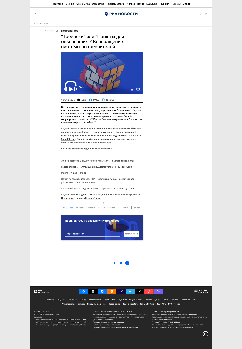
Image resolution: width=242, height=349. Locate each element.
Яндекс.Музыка (121, 135)
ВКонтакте (95, 194)
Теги (194, 300)
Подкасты (175, 300)
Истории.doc (69, 30)
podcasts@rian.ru (125, 188)
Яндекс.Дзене (93, 198)
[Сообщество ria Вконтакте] (102, 291)
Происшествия (94, 300)
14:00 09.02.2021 (41, 23)
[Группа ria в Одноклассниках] (111, 291)
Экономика (72, 300)
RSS (170, 304)
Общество (80, 208)
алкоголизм (124, 208)
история (91, 208)
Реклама (81, 304)
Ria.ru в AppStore (130, 304)
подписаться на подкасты (98, 148)
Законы (101, 208)
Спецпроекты (68, 304)
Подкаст (136, 208)
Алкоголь (112, 208)
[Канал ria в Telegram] (130, 291)
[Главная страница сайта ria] (121, 14)
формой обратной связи (162, 320)
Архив (177, 304)
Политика (50, 300)
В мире (83, 300)
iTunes (95, 132)
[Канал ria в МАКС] (83, 291)
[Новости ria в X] (139, 291)
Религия (148, 300)
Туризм (157, 300)
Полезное (186, 300)
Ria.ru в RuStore (147, 304)
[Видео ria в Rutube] (121, 291)
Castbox (135, 135)
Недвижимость (135, 300)
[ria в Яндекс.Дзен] (93, 291)
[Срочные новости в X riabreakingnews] (149, 291)
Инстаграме (67, 198)
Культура (123, 300)
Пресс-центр (114, 304)
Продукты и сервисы (96, 304)
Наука (113, 300)
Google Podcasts (125, 132)
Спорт (106, 300)
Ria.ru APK (161, 304)
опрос (131, 179)
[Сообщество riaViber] (158, 291)
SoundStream (68, 139)
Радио (165, 300)
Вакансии (38, 317)
